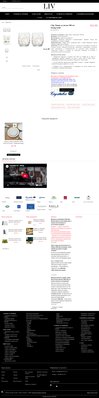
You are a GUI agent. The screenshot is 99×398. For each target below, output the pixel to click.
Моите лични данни (92, 392)
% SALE (39, 17)
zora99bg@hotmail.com (61, 371)
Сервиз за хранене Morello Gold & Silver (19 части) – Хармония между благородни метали (13, 143)
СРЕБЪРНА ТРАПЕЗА (9, 325)
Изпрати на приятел (26, 66)
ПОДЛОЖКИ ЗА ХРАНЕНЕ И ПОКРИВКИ (64, 339)
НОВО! (7, 14)
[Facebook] (96, 1)
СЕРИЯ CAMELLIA (59, 349)
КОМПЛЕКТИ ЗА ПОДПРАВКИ (62, 344)
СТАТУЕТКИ (84, 323)
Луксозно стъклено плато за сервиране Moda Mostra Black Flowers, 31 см (16, 221)
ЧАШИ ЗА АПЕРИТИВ (10, 352)
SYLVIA (28, 326)
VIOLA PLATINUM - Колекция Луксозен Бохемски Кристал (37, 336)
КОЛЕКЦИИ (28, 320)
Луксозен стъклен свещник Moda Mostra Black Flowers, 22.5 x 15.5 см (15, 230)
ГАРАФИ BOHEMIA (31, 330)
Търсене (15, 375)
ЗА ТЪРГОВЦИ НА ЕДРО (54, 17)
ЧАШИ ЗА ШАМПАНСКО (10, 351)
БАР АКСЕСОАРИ (9, 346)
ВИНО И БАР (48, 14)
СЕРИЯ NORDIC (59, 346)
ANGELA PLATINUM (31, 334)
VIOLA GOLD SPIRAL (32, 342)
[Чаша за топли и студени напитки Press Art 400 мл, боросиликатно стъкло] (29, 222)
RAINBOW (29, 339)
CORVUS (29, 329)
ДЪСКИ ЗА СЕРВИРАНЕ (60, 330)
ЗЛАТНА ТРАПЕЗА (9, 323)
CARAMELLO (30, 346)
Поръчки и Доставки (42, 372)
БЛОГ (26, 381)
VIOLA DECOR (30, 333)
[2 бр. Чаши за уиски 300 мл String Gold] (31, 49)
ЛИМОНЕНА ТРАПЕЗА (10, 327)
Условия (15, 378)
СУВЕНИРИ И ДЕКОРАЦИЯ (85, 14)
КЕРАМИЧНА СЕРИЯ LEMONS (88, 313)
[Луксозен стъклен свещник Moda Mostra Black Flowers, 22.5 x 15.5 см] (5, 232)
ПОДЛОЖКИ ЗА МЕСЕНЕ (61, 334)
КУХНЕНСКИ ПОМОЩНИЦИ (62, 342)
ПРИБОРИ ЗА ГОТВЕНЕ (60, 332)
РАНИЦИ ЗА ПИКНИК (86, 336)
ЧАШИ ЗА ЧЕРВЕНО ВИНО (11, 347)
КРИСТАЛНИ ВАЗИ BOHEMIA (33, 317)
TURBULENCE (59, 316)
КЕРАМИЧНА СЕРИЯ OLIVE (87, 315)
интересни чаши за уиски (57, 104)
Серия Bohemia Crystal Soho (62, 322)
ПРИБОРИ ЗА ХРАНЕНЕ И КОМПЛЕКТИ (64, 337)
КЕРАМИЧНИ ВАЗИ (85, 328)
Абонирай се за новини (57, 307)
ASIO (28, 325)
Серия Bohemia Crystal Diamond (63, 320)
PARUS (28, 343)
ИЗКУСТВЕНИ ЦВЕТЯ (86, 332)
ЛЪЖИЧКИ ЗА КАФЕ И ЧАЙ (11, 341)
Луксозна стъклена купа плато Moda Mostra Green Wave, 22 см (15, 239)
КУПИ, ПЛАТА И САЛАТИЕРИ (62, 341)
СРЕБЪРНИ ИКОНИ (85, 338)
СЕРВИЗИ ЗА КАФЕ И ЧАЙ (11, 334)
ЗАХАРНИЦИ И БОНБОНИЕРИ (12, 339)
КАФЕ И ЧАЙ (36, 14)
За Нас (3, 375)
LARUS (57, 313)
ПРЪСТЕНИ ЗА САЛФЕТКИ (87, 320)
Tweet (38, 69)
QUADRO (29, 322)
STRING (28, 338)
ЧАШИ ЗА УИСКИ (9, 354)
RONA (28, 331)
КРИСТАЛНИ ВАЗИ (85, 327)
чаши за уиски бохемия (74, 107)
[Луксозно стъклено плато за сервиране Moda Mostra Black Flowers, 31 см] (5, 223)
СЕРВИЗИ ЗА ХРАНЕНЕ (20, 14)
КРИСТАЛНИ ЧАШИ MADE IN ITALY (34, 315)
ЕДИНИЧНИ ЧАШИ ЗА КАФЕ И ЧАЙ (11, 332)
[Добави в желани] (96, 80)
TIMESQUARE (59, 321)
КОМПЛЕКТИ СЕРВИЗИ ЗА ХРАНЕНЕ (10, 316)
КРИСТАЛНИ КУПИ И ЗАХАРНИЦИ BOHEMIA (37, 318)
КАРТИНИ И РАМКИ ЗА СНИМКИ (86, 334)
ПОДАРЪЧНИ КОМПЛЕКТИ (32, 313)
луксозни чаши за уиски (88, 104)
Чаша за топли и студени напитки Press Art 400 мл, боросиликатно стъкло (39, 220)
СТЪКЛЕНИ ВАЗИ (85, 330)
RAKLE (57, 317)
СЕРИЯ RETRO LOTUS (60, 347)
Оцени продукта (36, 66)
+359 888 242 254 (15, 1)
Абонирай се (6, 248)
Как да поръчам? (17, 381)
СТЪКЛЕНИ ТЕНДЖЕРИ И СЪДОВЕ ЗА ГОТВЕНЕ (64, 328)
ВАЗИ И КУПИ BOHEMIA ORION (63, 318)
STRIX (57, 315)
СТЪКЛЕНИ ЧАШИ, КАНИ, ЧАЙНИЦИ (10, 337)
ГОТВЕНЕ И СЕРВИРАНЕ (64, 14)
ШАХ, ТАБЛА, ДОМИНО (86, 340)
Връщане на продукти (30, 384)
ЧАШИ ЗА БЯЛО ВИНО (10, 349)
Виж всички (54, 308)
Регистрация (5, 381)
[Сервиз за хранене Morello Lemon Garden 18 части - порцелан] (29, 231)
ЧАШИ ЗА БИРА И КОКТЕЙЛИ (12, 356)
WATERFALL (30, 341)
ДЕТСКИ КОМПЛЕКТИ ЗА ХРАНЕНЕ (10, 321)
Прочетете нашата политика (39, 392)
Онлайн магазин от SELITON (49, 396)
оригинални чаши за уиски (58, 107)
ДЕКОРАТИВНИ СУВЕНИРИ (87, 325)
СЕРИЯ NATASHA (59, 351)
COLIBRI (29, 323)
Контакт (15, 372)
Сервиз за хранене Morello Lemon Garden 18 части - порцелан (39, 229)
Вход (3, 378)
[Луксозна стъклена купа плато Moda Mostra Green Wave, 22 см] (5, 241)
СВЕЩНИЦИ (84, 321)
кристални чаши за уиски (73, 104)
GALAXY (29, 345)
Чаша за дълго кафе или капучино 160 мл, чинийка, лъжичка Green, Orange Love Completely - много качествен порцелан (40, 238)
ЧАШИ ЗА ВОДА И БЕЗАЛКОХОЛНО (8, 359)
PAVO (28, 327)
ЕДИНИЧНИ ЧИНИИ (9, 318)
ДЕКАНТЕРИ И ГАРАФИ (10, 361)
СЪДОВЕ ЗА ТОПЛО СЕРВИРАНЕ (63, 335)
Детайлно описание (8, 159)
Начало (3, 22)
